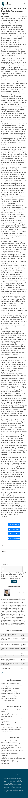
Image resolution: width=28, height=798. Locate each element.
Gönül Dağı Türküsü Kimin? (8, 700)
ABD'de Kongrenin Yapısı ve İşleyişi (10, 697)
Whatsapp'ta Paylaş (14, 534)
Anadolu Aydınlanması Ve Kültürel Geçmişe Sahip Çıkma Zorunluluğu (9, 635)
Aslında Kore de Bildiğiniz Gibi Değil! (10, 683)
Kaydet (14, 581)
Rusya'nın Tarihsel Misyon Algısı (9, 726)
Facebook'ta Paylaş (14, 524)
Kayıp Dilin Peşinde (6, 713)
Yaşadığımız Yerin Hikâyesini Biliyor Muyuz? (12, 757)
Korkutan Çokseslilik (6, 731)
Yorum (3, 551)
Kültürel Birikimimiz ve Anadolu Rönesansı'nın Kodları (8, 667)
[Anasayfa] (6, 3)
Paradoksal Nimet (6, 721)
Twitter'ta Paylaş (14, 529)
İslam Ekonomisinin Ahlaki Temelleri (10, 688)
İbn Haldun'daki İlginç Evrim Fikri (9, 698)
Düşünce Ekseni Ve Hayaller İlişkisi (8, 642)
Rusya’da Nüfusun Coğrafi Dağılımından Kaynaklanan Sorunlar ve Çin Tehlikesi (11, 692)
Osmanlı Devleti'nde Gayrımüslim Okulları (12, 685)
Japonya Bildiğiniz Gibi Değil (8, 695)
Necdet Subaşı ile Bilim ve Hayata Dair (11, 727)
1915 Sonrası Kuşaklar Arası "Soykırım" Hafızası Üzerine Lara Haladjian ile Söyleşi (12, 744)
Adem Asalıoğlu (5, 16)
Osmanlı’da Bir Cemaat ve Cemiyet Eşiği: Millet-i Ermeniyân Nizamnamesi (13, 759)
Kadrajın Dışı (5, 755)
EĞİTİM (2, 519)
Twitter (18, 775)
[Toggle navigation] (24, 4)
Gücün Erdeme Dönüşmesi (7, 652)
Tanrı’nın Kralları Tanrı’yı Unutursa (10, 765)
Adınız (3, 546)
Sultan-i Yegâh (5, 687)
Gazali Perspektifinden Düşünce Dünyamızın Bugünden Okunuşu (8, 660)
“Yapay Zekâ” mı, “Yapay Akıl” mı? (10, 753)
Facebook (11, 775)
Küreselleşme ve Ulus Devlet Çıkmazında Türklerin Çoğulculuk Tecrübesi (11, 741)
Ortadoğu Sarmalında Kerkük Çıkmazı (11, 729)
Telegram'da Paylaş (14, 538)
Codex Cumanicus (6, 690)
